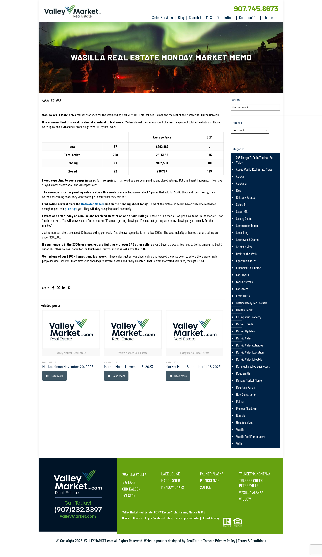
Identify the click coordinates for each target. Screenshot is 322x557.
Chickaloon (131, 488)
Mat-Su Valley (244, 338)
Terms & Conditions (252, 540)
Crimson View (244, 247)
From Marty (243, 296)
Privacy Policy (225, 540)
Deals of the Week (246, 254)
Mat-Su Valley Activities (249, 345)
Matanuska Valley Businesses (253, 366)
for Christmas (244, 282)
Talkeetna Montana (254, 473)
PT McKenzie (210, 480)
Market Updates (245, 331)
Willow (245, 498)
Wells (239, 443)
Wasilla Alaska (251, 492)
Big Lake (129, 482)
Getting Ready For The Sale (251, 303)
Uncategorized (244, 422)
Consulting (242, 232)
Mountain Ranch (245, 387)
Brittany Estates (245, 197)
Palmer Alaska (211, 473)
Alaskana (241, 183)
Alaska (240, 176)
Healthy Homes (245, 310)
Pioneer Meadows (246, 408)
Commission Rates (247, 225)
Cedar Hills (242, 211)
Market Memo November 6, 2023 (128, 366)
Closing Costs (244, 218)
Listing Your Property (248, 317)
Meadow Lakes (172, 487)
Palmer (240, 401)
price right (71, 208)
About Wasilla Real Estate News (254, 169)
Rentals (240, 415)
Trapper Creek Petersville (251, 483)
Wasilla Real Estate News (250, 436)
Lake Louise (170, 473)
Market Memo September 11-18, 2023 (193, 366)
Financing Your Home (248, 268)
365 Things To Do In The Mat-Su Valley (254, 159)
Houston (129, 495)
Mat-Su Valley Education (250, 352)
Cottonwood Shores (247, 239)
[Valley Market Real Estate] (71, 11)
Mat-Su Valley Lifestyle (249, 359)
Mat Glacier (170, 480)
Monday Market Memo (249, 380)
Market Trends (244, 324)
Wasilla (240, 429)
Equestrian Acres (246, 261)
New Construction (246, 394)
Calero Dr (241, 204)
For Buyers (242, 275)
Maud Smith (243, 373)
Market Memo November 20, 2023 (67, 366)
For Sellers (242, 289)
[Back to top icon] (305, 550)
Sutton (205, 487)
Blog (238, 190)
